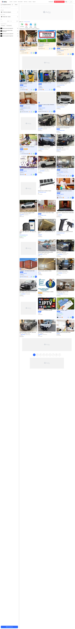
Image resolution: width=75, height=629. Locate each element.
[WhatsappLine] (34, 53)
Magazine (34, 1)
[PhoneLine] (36, 53)
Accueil (22, 21)
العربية (71, 1)
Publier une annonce (60, 1)
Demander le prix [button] (61, 85)
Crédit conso (25, 1)
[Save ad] (36, 31)
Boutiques (30, 1)
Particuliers (3, 25)
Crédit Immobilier (20, 1)
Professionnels (9, 25)
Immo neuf (15, 1)
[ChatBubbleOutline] (31, 53)
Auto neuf (11, 1)
